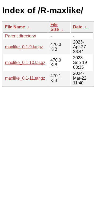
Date (77, 27)
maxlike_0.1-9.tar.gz (24, 47)
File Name (15, 27)
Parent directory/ (20, 36)
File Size (54, 27)
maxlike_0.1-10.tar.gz (25, 62)
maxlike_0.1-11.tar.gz (25, 78)
